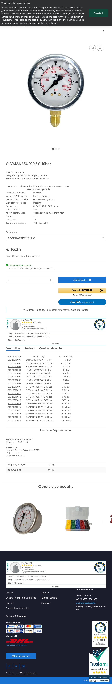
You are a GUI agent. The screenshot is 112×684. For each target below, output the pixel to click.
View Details (51, 22)
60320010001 (14, 359)
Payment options (49, 597)
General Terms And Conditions (21, 597)
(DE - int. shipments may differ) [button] (42, 268)
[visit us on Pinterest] (16, 666)
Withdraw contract (21, 655)
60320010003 (14, 366)
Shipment (45, 603)
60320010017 (14, 413)
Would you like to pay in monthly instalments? (56, 309)
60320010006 (14, 376)
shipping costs (32, 256)
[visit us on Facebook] (9, 666)
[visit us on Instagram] (23, 666)
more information (80, 309)
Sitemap (45, 592)
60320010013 (14, 400)
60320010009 (14, 386)
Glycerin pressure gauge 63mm (31, 175)
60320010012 (14, 396)
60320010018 (14, 417)
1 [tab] (53, 149)
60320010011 (14, 393)
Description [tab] (13, 348)
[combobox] (56, 238)
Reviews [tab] (29, 348)
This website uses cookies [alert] (15, 3)
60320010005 (14, 373)
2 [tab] (56, 149)
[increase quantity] (50, 280)
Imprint (9, 603)
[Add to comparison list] (92, 48)
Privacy (9, 592)
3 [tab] (59, 149)
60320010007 (14, 380)
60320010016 (14, 410)
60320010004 (14, 370)
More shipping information (16, 646)
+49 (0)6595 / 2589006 (86, 599)
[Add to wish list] (100, 48)
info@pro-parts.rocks (85, 603)
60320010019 (14, 420)
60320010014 (14, 403)
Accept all (98, 13)
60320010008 (14, 383)
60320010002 (14, 363)
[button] (82, 292)
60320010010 (14, 390)
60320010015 (14, 406)
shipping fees (32, 673)
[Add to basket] (8, 40)
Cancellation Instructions (18, 608)
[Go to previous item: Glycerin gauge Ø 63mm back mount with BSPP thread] (103, 31)
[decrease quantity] (9, 280)
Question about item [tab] (51, 348)
